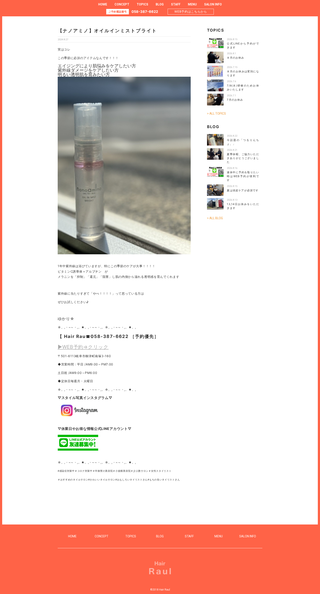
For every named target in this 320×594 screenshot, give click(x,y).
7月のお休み (235, 99)
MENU (192, 4)
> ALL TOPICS (216, 113)
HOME (102, 4)
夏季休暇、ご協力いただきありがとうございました (243, 158)
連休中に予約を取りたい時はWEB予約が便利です (243, 176)
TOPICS (142, 4)
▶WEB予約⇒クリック (83, 347)
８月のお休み (235, 57)
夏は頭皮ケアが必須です (242, 190)
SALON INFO (213, 4)
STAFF (175, 4)
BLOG (160, 4)
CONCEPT (122, 4)
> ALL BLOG (215, 218)
